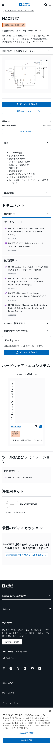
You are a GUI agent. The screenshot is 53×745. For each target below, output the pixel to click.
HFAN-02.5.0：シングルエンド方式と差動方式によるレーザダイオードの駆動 (28, 268)
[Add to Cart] (40, 426)
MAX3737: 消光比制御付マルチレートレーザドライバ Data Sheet (28, 245)
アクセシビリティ (9, 693)
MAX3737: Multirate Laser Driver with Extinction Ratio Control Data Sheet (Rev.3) (26, 231)
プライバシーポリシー (11, 703)
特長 (6, 142)
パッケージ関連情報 (14, 323)
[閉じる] (50, 711)
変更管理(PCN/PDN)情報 (16, 330)
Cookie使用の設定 (26, 733)
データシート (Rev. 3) (29, 104)
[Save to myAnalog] (35, 426)
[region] (26, 726)
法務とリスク (7, 683)
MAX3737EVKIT (28, 504)
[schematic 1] (26, 75)
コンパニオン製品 (25, 374)
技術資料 (9, 214)
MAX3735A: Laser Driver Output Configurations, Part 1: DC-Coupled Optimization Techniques (25, 281)
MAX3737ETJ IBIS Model (20, 477)
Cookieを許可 (26, 740)
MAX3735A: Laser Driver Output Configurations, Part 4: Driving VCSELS (27, 295)
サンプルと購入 (26, 131)
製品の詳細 (9, 193)
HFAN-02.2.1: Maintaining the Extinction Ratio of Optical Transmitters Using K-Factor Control (27, 308)
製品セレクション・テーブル (28, 111)
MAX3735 (16, 426)
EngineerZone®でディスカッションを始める (24, 555)
